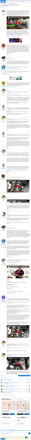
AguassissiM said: (9, 197)
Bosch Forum (10, 393)
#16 (29, 239)
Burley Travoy (24, 160)
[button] (9, 1)
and (10, 256)
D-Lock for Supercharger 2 (7, 379)
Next (3, 7)
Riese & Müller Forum (11, 380)
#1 (29, 9)
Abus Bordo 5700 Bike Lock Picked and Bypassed (14, 69)
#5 (29, 81)
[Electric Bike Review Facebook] (3, 435)
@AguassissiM (25, 350)
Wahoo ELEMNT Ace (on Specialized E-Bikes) (10, 389)
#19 (29, 341)
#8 (29, 116)
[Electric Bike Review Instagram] (4, 435)
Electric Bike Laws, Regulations (11, 387)
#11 (29, 163)
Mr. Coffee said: (9, 90)
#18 (29, 295)
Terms (3, 433)
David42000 (27, 382)
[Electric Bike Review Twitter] (6, 435)
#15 (29, 225)
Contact (5, 433)
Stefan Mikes (27, 389)
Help (1, 433)
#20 (29, 353)
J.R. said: (8, 106)
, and (13, 36)
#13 (29, 195)
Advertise (8, 433)
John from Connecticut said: (10, 342)
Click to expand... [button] (18, 203)
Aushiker (4, 380)
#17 (29, 258)
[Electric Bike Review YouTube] (1, 435)
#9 (29, 131)
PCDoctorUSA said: (9, 117)
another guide (14, 34)
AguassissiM (9, 281)
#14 (29, 212)
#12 (29, 174)
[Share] (28, 9)
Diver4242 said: (9, 57)
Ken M (3, 387)
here (28, 14)
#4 (29, 65)
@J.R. (7, 178)
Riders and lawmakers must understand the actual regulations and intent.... (10, 386)
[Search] (29, 2)
